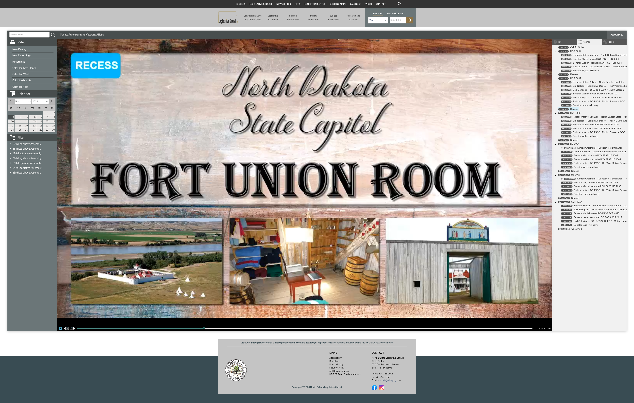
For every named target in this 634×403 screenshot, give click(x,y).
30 (53, 129)
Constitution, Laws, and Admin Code (253, 17)
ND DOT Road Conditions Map (344, 374)
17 (13, 125)
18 (20, 125)
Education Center (315, 4)
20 (34, 125)
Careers (241, 4)
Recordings (18, 61)
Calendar (355, 4)
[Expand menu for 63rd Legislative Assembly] (10, 171)
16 (54, 121)
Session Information (293, 17)
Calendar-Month (21, 80)
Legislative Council (260, 4)
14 (41, 121)
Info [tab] (560, 41)
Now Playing (19, 49)
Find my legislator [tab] (395, 13)
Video (368, 4)
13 (34, 121)
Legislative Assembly (273, 17)
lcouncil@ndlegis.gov (388, 380)
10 (12, 121)
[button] (33, 92)
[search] (53, 35)
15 (47, 121)
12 (26, 121)
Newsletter (283, 4)
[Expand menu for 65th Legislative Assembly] (10, 162)
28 (40, 129)
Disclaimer (334, 361)
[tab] (589, 42)
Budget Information (333, 17)
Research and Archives (353, 17)
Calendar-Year (20, 86)
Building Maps (338, 4)
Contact (381, 4)
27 (34, 129)
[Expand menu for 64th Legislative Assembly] (10, 167)
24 (12, 129)
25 (20, 129)
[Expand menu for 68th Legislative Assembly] (10, 147)
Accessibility (335, 357)
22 (47, 125)
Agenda (586, 41)
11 (20, 121)
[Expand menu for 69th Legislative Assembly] (10, 143)
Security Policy (336, 367)
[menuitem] (32, 49)
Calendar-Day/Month (24, 68)
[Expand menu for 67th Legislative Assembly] (10, 152)
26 (26, 129)
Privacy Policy (336, 364)
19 (26, 125)
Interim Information (313, 17)
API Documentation (339, 371)
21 (41, 125)
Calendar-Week (21, 74)
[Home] (228, 17)
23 (53, 125)
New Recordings (21, 55)
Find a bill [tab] (377, 13)
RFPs (297, 4)
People (611, 41)
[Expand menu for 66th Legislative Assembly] (10, 157)
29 (47, 129)
